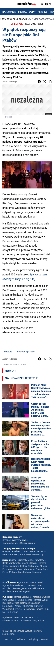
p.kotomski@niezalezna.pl (31, 554)
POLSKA (22, 12)
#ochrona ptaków (25, 351)
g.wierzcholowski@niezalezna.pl (19, 543)
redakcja (13, 81)
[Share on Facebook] (39, 81)
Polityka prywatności (39, 639)
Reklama (21, 639)
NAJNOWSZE (9, 12)
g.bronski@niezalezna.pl (33, 551)
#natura (8, 351)
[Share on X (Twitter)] (44, 81)
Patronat (9, 639)
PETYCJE (42, 12)
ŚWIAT (32, 12)
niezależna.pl (7, 19)
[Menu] (4, 4)
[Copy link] (50, 81)
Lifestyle (22, 19)
